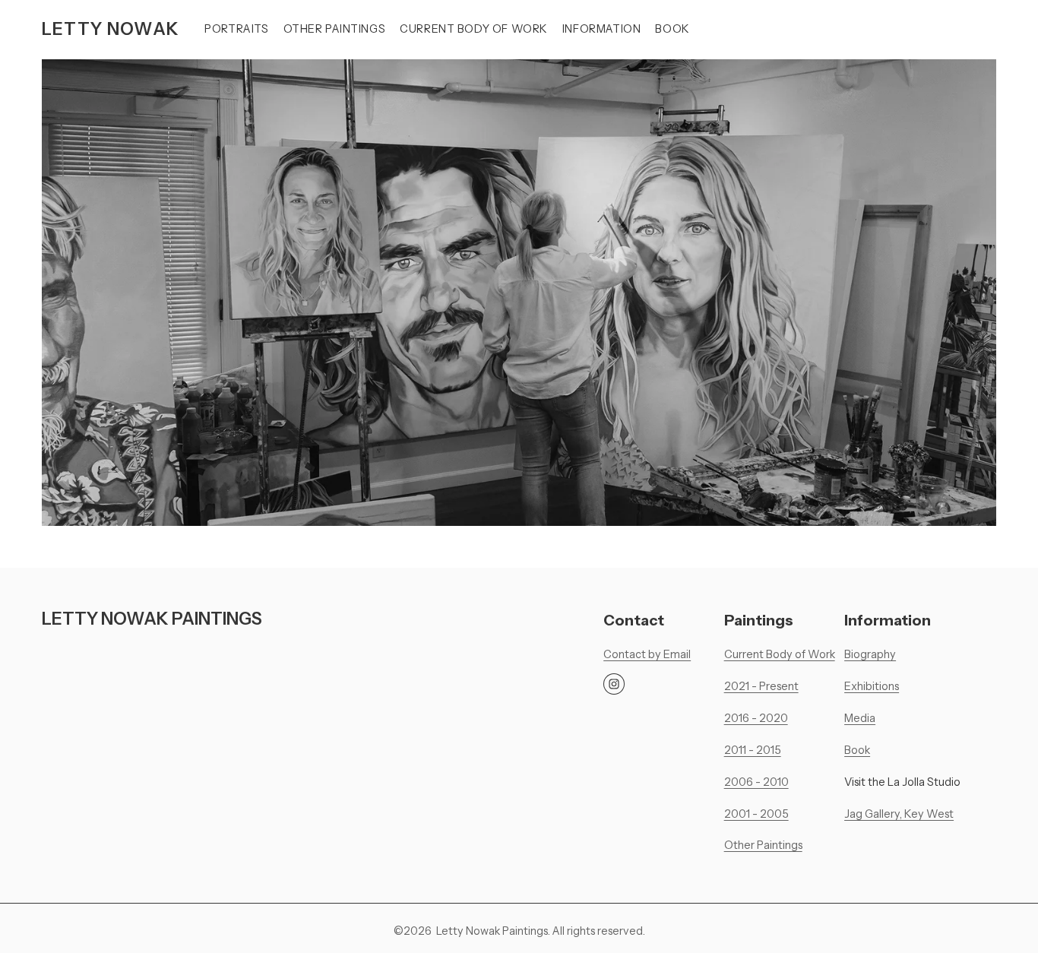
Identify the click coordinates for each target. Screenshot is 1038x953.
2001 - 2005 (756, 814)
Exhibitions (871, 686)
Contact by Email (647, 654)
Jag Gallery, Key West (899, 814)
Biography (870, 654)
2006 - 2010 (756, 782)
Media (859, 718)
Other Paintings (334, 29)
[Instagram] (614, 684)
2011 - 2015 (752, 750)
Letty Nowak (111, 29)
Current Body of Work (474, 29)
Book (672, 29)
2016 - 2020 (756, 718)
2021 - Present (761, 686)
